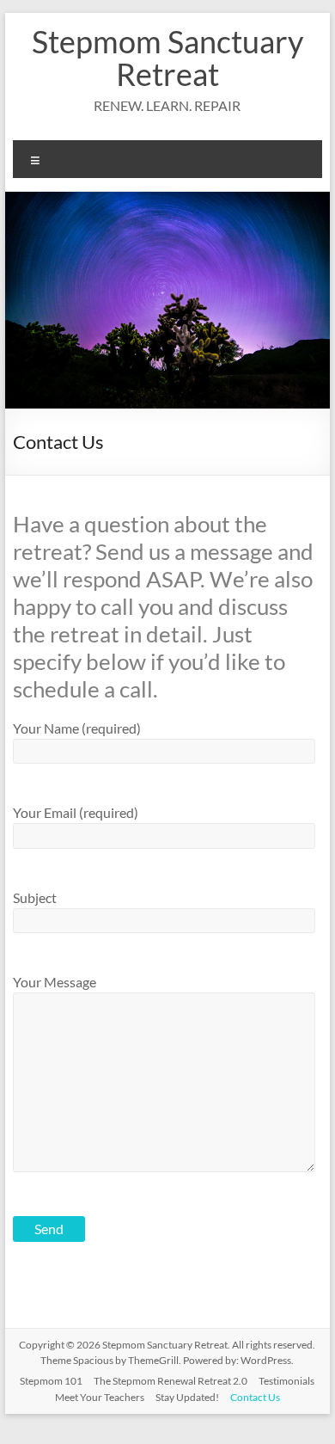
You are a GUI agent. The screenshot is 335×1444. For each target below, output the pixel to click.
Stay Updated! (187, 1397)
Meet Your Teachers (99, 1397)
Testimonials (286, 1380)
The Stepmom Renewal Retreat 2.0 (170, 1380)
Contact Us (255, 1397)
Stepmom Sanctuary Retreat (167, 57)
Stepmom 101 (51, 1380)
